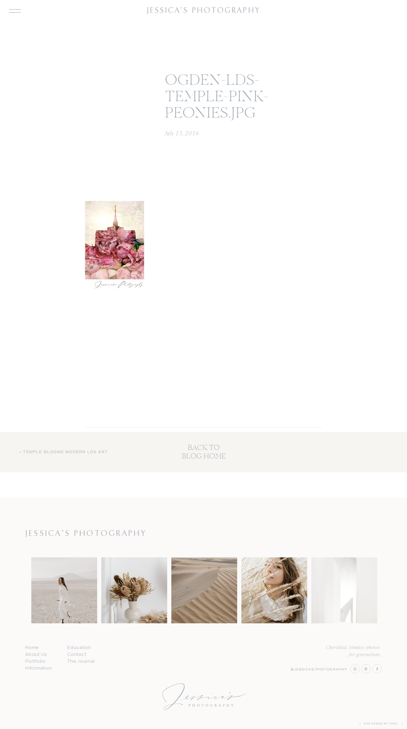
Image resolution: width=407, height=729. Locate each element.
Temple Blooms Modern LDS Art (65, 452)
